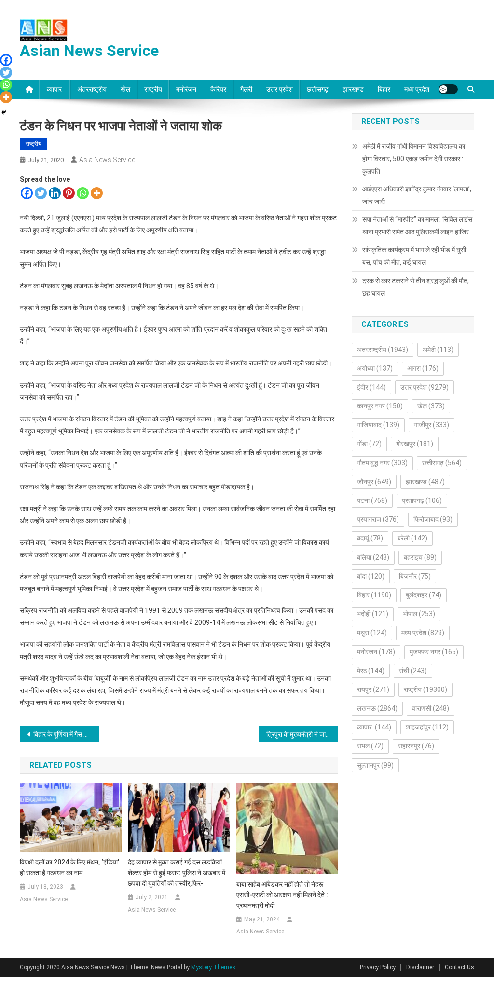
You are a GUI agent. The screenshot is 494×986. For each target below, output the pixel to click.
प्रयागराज (378, 519)
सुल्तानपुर (375, 765)
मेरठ (370, 671)
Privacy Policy (378, 967)
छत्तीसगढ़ (318, 89)
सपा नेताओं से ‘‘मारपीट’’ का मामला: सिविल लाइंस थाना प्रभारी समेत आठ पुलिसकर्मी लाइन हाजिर (417, 226)
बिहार (384, 89)
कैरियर (218, 89)
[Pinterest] (69, 193)
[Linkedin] (55, 193)
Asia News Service (107, 159)
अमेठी (438, 349)
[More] (97, 193)
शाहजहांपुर (427, 727)
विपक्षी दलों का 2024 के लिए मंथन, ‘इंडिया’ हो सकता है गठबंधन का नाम (69, 867)
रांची (413, 671)
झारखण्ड (353, 89)
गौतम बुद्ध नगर (382, 463)
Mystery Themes (213, 967)
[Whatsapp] (83, 193)
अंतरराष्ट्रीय (92, 89)
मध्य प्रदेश (416, 89)
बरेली (412, 538)
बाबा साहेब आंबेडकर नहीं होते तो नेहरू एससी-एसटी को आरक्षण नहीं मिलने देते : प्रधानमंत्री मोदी (282, 894)
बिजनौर (415, 576)
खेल (125, 89)
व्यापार (55, 89)
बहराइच (420, 557)
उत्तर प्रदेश (279, 89)
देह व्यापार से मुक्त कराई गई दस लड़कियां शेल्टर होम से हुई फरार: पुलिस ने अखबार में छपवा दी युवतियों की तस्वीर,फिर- (176, 872)
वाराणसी (430, 708)
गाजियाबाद (378, 425)
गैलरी (246, 89)
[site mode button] (448, 89)
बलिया (373, 557)
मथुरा (372, 632)
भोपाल (419, 614)
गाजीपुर (431, 425)
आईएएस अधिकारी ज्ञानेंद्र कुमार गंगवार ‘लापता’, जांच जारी (416, 195)
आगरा (423, 368)
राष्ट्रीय (153, 89)
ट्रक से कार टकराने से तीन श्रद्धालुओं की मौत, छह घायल (415, 287)
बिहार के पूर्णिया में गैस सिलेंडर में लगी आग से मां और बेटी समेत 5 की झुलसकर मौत (66, 734)
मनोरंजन (186, 89)
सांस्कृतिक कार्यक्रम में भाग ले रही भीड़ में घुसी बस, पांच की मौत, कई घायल (414, 256)
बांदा (370, 576)
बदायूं (370, 538)
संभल (370, 746)
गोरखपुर (414, 443)
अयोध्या (375, 368)
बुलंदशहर (423, 595)
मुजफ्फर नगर (434, 652)
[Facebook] (27, 193)
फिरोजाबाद (433, 519)
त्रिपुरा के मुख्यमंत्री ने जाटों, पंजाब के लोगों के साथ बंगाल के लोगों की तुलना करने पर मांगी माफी (302, 734)
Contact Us (459, 967)
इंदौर (371, 387)
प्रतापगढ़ (422, 500)
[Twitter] (41, 193)
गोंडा (369, 443)
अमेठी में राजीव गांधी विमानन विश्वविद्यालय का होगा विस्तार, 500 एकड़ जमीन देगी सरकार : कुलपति (413, 158)
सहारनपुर (416, 746)
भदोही (372, 614)
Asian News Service (89, 50)
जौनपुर (374, 482)
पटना (372, 500)
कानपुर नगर (380, 406)
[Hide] (4, 112)
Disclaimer (420, 967)
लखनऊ (377, 708)
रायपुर (373, 689)
